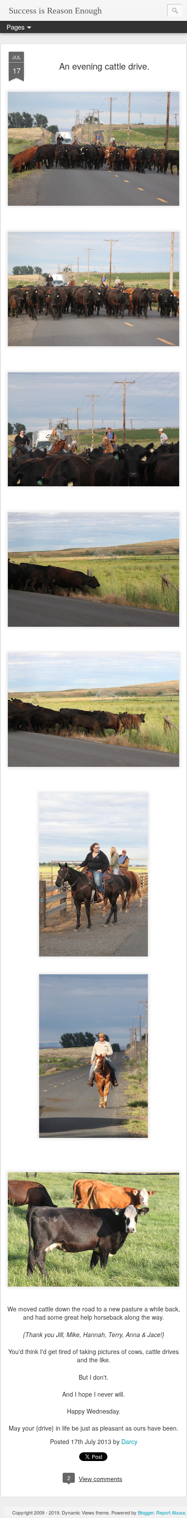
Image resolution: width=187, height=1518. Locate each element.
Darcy (129, 1441)
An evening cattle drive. (104, 66)
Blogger (146, 1512)
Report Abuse (170, 1512)
